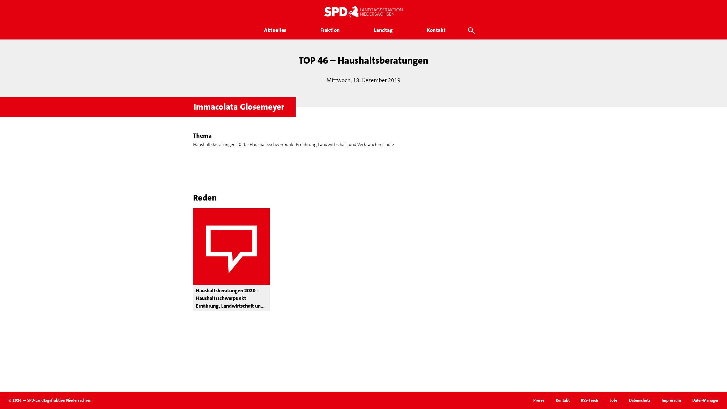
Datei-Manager (705, 400)
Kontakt (563, 400)
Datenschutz (639, 400)
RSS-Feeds (590, 400)
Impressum (671, 400)
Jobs (614, 400)
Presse (538, 400)
